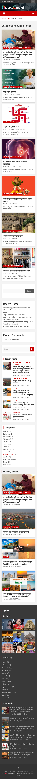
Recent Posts (11, 359)
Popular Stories (16, 47)
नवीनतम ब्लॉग (8, 703)
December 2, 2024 (9, 60)
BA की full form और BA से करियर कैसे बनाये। (16, 326)
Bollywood (6, 434)
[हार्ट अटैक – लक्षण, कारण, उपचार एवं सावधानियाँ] (18, 149)
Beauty (5, 431)
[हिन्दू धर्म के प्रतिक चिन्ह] (18, 114)
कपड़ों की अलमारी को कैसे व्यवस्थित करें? (16, 271)
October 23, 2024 (8, 94)
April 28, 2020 (7, 204)
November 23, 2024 (19, 409)
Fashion (6, 266)
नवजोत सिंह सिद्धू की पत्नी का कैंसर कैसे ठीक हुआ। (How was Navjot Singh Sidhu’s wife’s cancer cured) (18, 54)
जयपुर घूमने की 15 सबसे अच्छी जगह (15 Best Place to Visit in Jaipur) (22, 754)
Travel (19, 231)
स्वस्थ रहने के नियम (9, 92)
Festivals (16, 378)
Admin (18, 60)
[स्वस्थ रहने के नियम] (18, 79)
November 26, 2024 (19, 397)
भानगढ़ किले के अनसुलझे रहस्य (13, 236)
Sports (5, 457)
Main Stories (7, 449)
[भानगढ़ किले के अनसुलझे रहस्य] (18, 223)
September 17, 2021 (9, 166)
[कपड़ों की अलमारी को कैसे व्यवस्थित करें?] (18, 258)
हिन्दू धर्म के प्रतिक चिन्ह (11, 127)
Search (5, 287)
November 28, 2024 (19, 385)
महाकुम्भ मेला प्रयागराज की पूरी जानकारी (14, 315)
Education (16, 412)
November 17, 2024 (19, 419)
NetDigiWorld (13, 773)
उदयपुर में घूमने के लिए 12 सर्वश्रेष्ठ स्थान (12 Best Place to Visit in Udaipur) (23, 393)
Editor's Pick (7, 437)
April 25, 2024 (7, 129)
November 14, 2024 (16, 757)
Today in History (8, 459)
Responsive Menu (33, 1)
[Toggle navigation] (4, 13)
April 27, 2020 (7, 238)
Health (6, 47)
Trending (27, 47)
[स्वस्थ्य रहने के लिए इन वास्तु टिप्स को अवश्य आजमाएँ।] (18, 186)
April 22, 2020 (7, 273)
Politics (5, 452)
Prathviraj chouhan (19, 129)
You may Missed (10, 471)
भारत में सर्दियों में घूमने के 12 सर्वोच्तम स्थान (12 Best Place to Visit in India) (23, 405)
